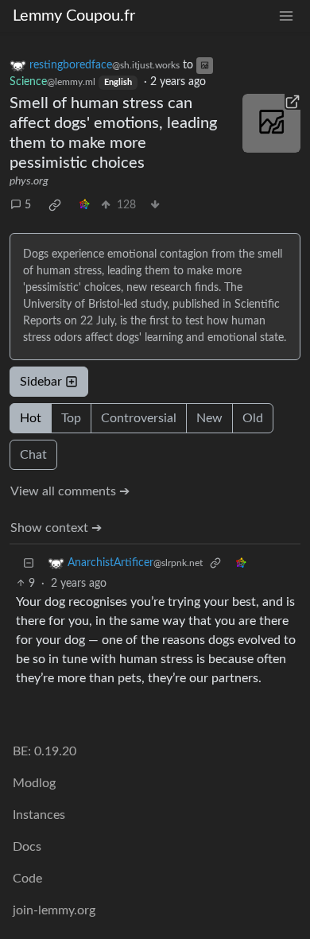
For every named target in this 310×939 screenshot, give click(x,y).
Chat (33, 454)
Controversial (138, 418)
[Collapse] (28, 563)
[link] (55, 205)
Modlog (34, 783)
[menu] (286, 16)
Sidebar (41, 381)
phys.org (29, 181)
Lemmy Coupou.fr (74, 16)
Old (252, 418)
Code (27, 878)
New (209, 418)
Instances (39, 815)
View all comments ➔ (70, 491)
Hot (30, 418)
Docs (27, 846)
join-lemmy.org (54, 910)
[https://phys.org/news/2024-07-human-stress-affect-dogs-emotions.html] (271, 123)
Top (71, 418)
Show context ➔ (56, 528)
